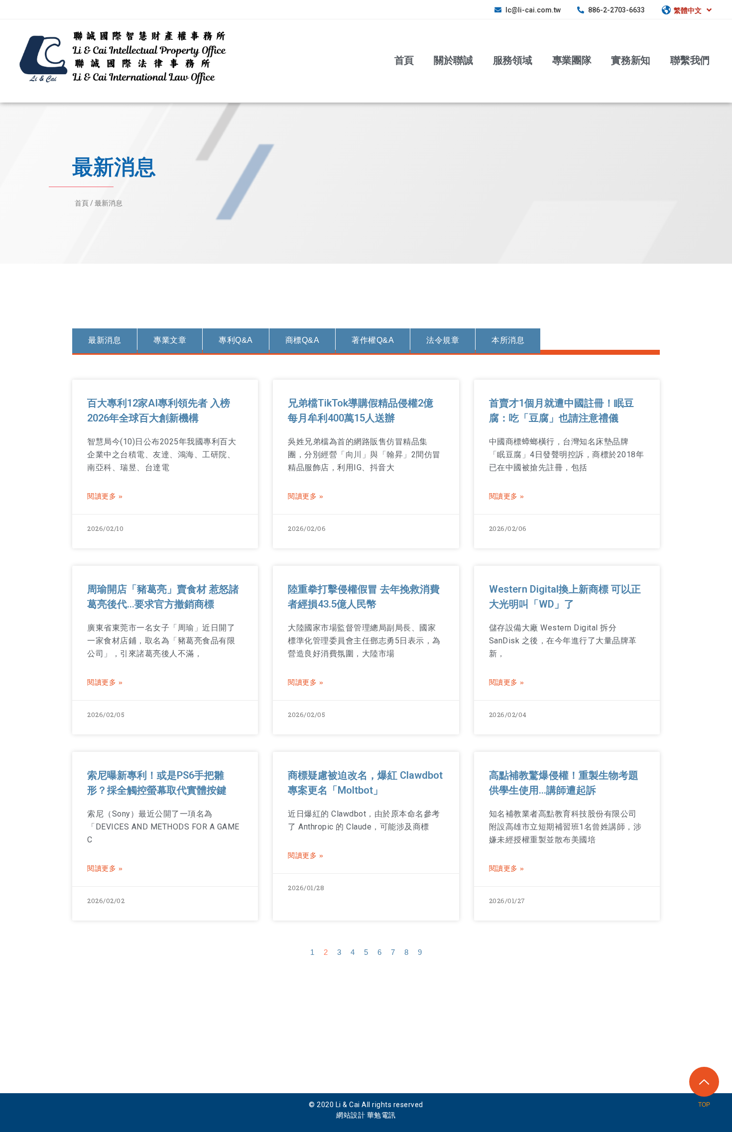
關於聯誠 (453, 60)
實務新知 (630, 60)
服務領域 (512, 60)
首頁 (404, 60)
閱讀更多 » (104, 496)
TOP (704, 1104)
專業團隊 (572, 60)
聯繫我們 (690, 60)
